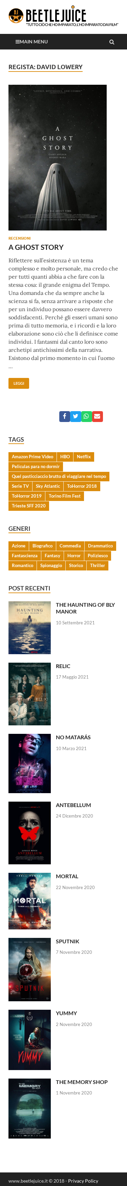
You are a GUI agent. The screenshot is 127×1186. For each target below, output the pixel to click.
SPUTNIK (67, 941)
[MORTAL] (29, 876)
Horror (74, 555)
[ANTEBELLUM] (29, 805)
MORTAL (67, 876)
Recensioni (19, 238)
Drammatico (100, 545)
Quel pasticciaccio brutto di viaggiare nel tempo (59, 476)
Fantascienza (25, 555)
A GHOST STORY (36, 247)
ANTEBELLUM (73, 805)
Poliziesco (98, 555)
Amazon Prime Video (32, 456)
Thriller (97, 565)
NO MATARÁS (73, 737)
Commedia (70, 545)
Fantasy (52, 555)
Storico (76, 565)
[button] (64, 416)
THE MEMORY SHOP (82, 1082)
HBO (65, 456)
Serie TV (20, 486)
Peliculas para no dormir (36, 466)
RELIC (63, 666)
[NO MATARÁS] (29, 738)
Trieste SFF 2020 (29, 505)
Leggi (16, 381)
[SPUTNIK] (29, 942)
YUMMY (66, 1013)
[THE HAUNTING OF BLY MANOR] (29, 605)
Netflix (84, 456)
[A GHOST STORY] (63, 160)
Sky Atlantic (48, 486)
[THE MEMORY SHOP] (29, 1082)
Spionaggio (51, 565)
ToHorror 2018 (82, 486)
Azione (18, 545)
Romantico (22, 565)
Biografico (42, 545)
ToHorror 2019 (27, 496)
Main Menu (34, 41)
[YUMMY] (29, 1013)
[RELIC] (29, 666)
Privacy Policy (83, 1181)
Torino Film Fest (65, 496)
